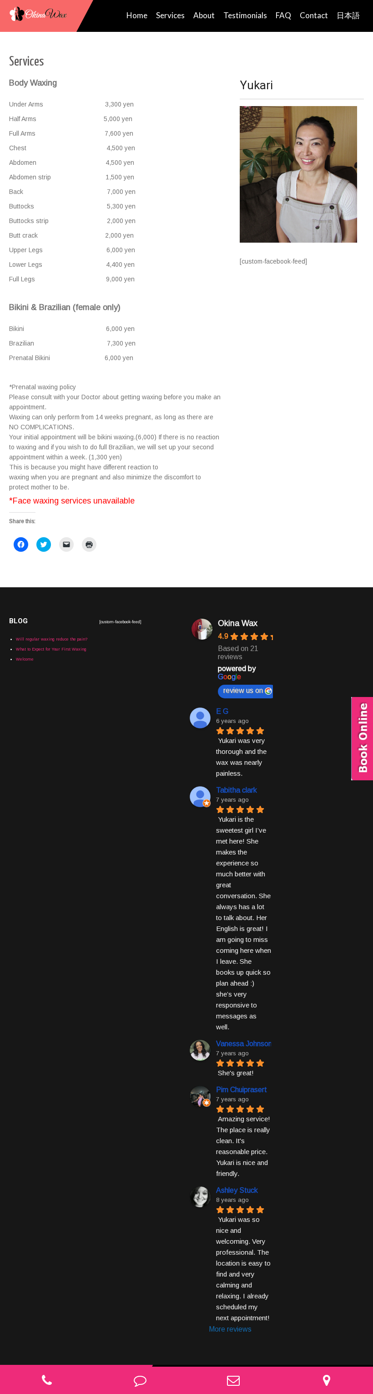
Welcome (25, 659)
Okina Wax (237, 623)
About (204, 15)
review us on (243, 690)
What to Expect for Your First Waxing (51, 649)
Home (136, 15)
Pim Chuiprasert (241, 1090)
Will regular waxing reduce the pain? (51, 639)
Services (170, 15)
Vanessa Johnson (244, 1044)
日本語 (348, 15)
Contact (314, 15)
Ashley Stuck (237, 1190)
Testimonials (245, 15)
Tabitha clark (236, 790)
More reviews (230, 1329)
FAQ (283, 15)
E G (222, 711)
